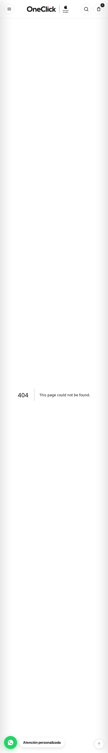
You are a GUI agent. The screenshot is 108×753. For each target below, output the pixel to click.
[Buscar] (86, 9)
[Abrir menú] (9, 9)
